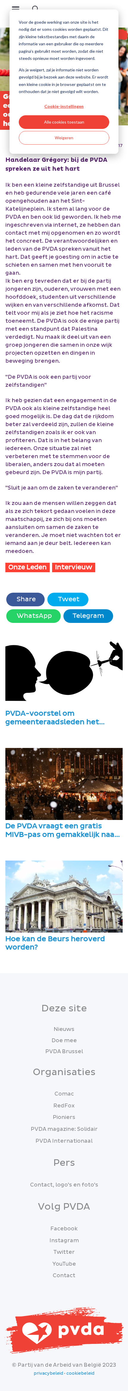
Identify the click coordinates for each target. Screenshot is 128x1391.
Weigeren (64, 137)
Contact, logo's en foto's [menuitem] (64, 1184)
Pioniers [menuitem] (64, 1117)
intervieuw (73, 567)
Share (25, 599)
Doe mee (64, 1040)
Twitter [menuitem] (64, 1252)
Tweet (67, 599)
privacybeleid (48, 1373)
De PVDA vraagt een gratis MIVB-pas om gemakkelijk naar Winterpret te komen (61, 830)
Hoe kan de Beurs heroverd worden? (55, 943)
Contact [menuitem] (64, 1275)
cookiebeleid (80, 1373)
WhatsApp (33, 616)
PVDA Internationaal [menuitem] (64, 1141)
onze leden (27, 567)
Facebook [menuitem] (64, 1228)
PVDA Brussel (64, 1051)
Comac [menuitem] (64, 1094)
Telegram (88, 616)
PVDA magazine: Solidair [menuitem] (64, 1129)
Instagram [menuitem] (64, 1240)
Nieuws (64, 1029)
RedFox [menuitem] (64, 1105)
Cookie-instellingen (64, 106)
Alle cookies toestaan (64, 121)
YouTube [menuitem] (64, 1264)
